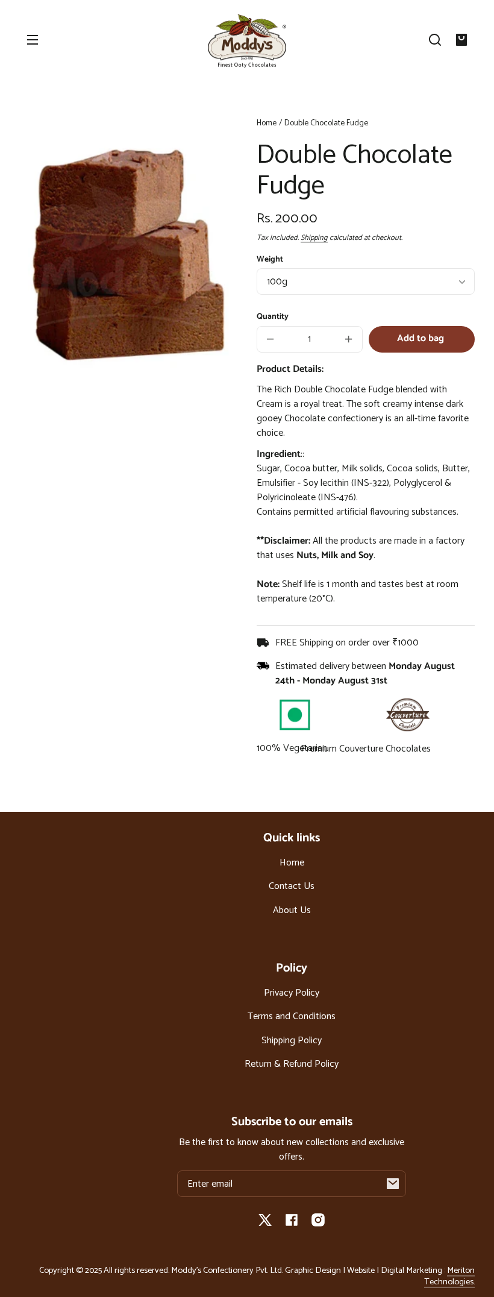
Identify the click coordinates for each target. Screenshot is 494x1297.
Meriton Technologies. (449, 1276)
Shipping (314, 237)
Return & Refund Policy (292, 1064)
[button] (435, 40)
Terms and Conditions (292, 1016)
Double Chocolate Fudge (326, 124)
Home (267, 124)
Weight (270, 259)
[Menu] (32, 40)
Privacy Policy (291, 993)
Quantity (273, 316)
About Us (292, 910)
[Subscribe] (393, 1183)
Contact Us (291, 886)
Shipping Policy (291, 1040)
